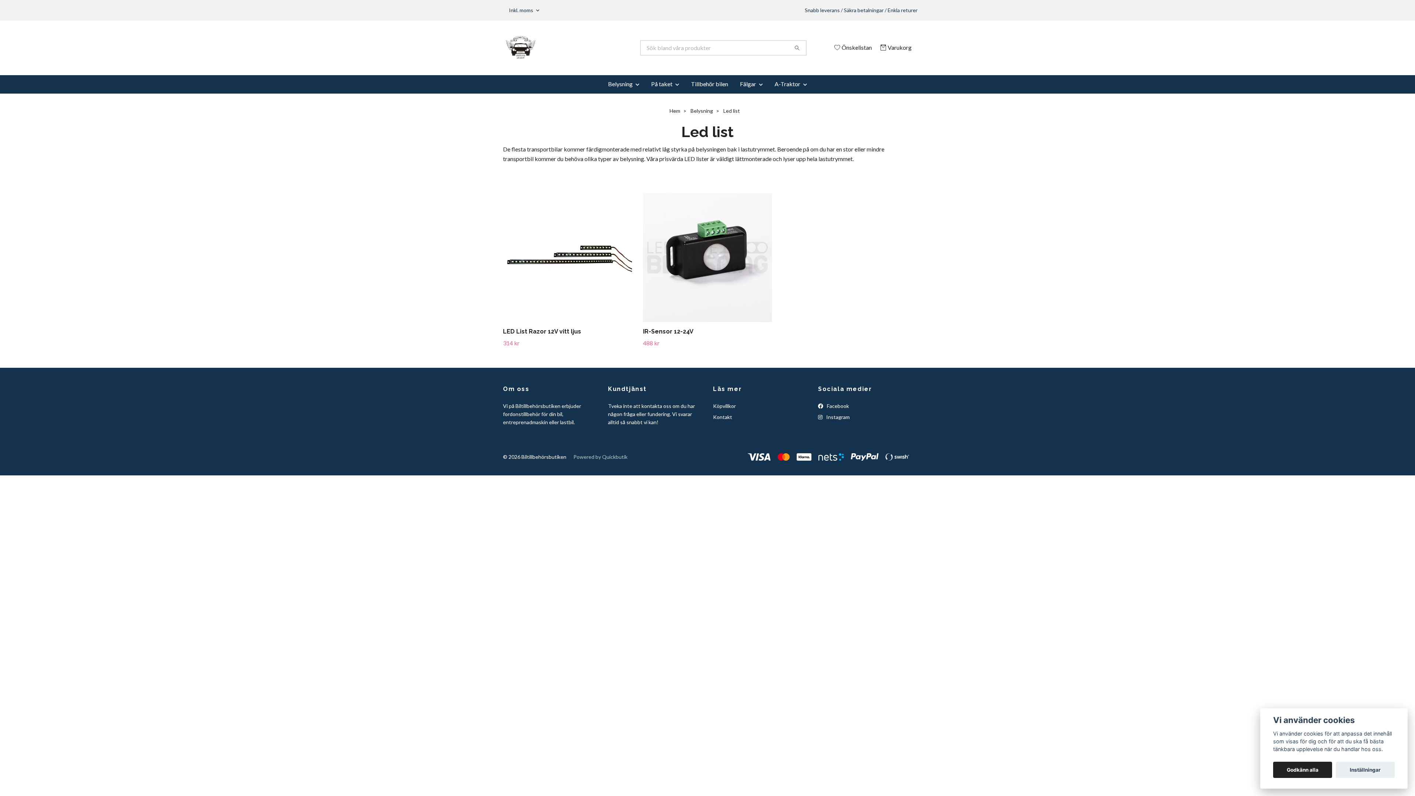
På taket (661, 83)
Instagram (837, 417)
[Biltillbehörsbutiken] (605, 48)
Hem (675, 111)
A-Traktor (787, 83)
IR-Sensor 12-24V (668, 331)
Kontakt (722, 417)
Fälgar (748, 83)
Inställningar (1365, 770)
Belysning (620, 83)
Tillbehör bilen (709, 83)
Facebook (837, 406)
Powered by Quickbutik (600, 457)
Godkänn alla (1302, 770)
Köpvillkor (724, 406)
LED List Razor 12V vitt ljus (542, 331)
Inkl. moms (521, 10)
